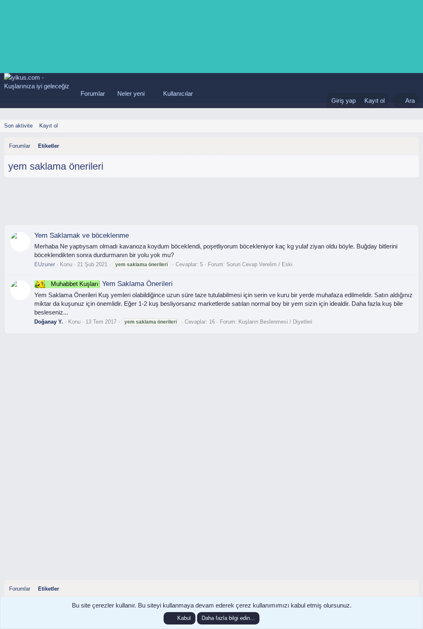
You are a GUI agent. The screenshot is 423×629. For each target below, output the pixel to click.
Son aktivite (18, 126)
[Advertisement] (211, 204)
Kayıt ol (48, 126)
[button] (151, 93)
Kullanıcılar (178, 93)
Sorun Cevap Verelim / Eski (259, 264)
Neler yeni (131, 93)
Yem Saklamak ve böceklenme (81, 235)
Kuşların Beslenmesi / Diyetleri (275, 322)
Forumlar (93, 93)
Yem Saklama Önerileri (112, 284)
